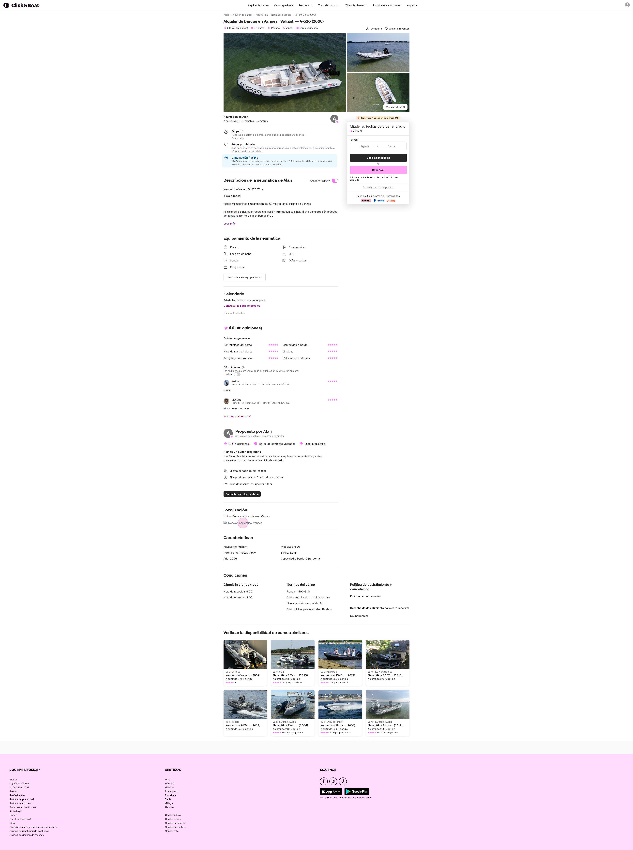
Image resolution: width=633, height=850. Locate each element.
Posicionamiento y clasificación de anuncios (34, 827)
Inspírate (412, 5)
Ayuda (13, 779)
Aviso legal (16, 811)
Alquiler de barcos (258, 5)
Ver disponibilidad (378, 157)
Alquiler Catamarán (175, 823)
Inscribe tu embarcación (387, 5)
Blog (12, 823)
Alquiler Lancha (173, 819)
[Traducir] (237, 374)
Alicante (169, 807)
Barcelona (170, 795)
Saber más (361, 616)
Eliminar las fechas (234, 313)
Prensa (13, 791)
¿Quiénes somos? (19, 783)
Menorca (170, 783)
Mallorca (169, 787)
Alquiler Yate (172, 831)
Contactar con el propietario (242, 494)
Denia (168, 799)
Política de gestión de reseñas (27, 835)
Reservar (378, 170)
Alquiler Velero (173, 815)
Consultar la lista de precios (242, 305)
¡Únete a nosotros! (20, 819)
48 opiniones (239, 28)
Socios (13, 815)
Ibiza (167, 779)
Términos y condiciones (23, 807)
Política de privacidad (22, 799)
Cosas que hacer (284, 5)
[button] (374, 28)
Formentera (171, 791)
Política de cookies (20, 803)
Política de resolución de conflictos (29, 831)
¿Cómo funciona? (19, 787)
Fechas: (354, 139)
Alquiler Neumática (175, 827)
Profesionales (17, 795)
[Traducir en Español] (335, 181)
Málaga (169, 803)
